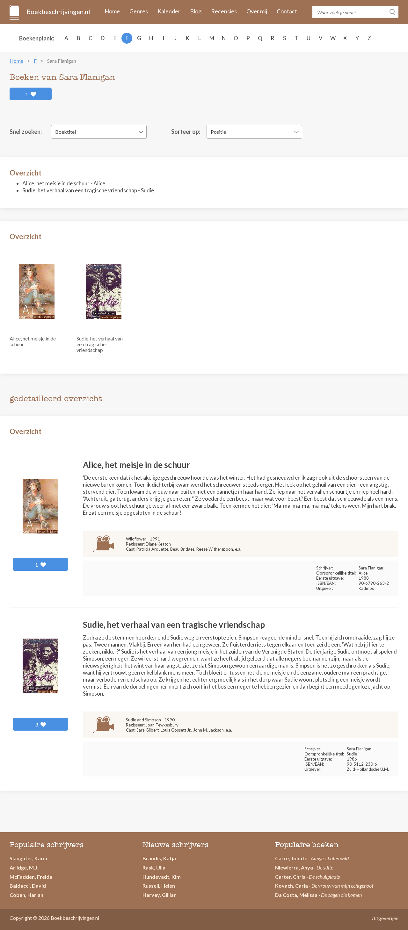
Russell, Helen (158, 886)
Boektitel (65, 132)
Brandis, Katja (159, 858)
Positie (218, 132)
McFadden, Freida (31, 877)
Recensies (224, 11)
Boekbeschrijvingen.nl (57, 11)
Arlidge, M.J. (24, 867)
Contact (287, 11)
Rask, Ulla (153, 867)
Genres (138, 11)
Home (112, 11)
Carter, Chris (290, 877)
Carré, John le (291, 858)
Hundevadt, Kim (161, 877)
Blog (195, 11)
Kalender (168, 11)
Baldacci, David (28, 886)
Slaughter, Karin (28, 858)
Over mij (256, 11)
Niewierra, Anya (294, 867)
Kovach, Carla (291, 886)
